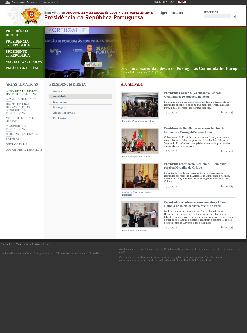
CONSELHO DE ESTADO (21, 98)
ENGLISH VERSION (165, 1)
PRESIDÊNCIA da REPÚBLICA (18, 43)
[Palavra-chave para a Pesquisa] (217, 16)
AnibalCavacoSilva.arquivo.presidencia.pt (35, 1)
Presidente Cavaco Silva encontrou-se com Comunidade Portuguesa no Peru (193, 94)
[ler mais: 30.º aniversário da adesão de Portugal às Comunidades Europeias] (162, 72)
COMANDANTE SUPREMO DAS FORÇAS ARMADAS (22, 92)
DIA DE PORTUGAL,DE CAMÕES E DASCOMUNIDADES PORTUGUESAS (18, 108)
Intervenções (60, 101)
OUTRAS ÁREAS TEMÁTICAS (24, 149)
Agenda (57, 91)
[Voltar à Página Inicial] (7, 3)
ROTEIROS (12, 139)
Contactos (6, 244)
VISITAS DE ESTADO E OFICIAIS (20, 119)
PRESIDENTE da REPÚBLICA (18, 53)
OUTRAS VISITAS (16, 144)
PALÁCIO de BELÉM (22, 68)
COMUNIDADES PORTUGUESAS (16, 127)
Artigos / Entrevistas (64, 112)
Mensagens (59, 107)
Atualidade (59, 96)
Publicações (59, 118)
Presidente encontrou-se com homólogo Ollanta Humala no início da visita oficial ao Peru (196, 204)
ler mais (225, 112)
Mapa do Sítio (23, 244)
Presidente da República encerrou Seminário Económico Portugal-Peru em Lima (194, 130)
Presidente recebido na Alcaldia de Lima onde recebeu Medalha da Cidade (195, 165)
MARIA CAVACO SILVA (24, 62)
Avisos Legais (42, 244)
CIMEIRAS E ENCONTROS (22, 134)
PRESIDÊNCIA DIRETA (17, 33)
